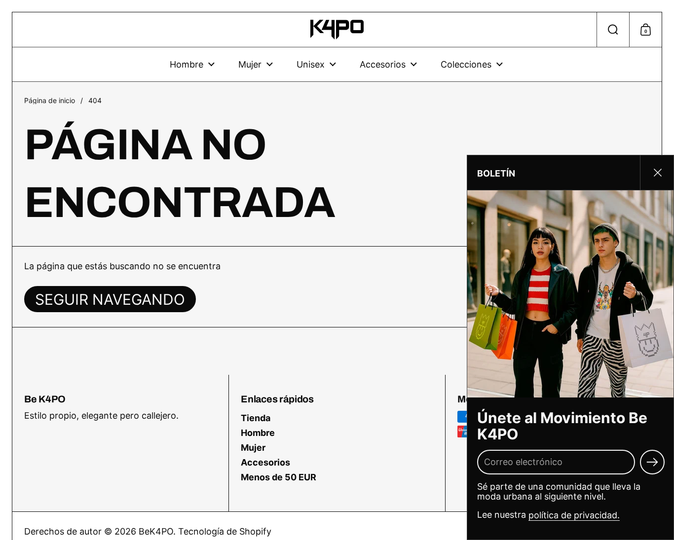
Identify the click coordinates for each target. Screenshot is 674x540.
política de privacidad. (574, 514)
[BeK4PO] (337, 29)
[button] (613, 29)
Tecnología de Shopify (224, 531)
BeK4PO (156, 531)
